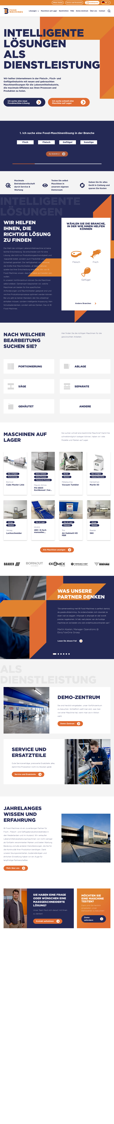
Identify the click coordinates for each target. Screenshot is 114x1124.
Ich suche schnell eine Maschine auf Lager (63, 102)
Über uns (93, 11)
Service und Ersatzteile (74, 2)
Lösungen (33, 11)
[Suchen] (109, 11)
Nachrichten (64, 11)
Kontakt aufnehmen (45, 918)
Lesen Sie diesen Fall (67, 634)
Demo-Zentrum (82, 11)
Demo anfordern (88, 915)
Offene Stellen (57, 2)
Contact (102, 11)
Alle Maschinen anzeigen (54, 550)
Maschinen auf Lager (49, 11)
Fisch (25, 142)
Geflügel (67, 142)
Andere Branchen (83, 303)
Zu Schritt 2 (54, 154)
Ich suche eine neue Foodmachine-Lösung (19, 102)
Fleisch (46, 142)
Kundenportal (93, 2)
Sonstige (89, 142)
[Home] (13, 11)
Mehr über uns (12, 865)
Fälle (72, 11)
